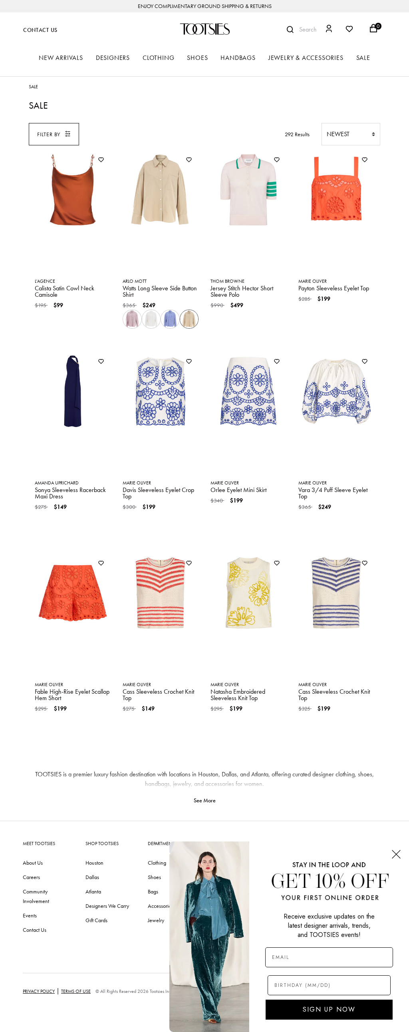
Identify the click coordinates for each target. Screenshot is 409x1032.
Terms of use (76, 991)
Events (30, 915)
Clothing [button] (158, 58)
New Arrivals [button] (61, 58)
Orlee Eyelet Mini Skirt (238, 490)
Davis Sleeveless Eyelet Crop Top (158, 493)
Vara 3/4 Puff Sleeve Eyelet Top (332, 493)
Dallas (92, 877)
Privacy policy (39, 991)
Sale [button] (363, 58)
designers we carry (107, 905)
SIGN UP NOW (329, 1009)
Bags (153, 891)
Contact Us (40, 30)
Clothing (157, 862)
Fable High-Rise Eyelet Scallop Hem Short (72, 694)
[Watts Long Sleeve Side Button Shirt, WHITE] (151, 319)
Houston (94, 862)
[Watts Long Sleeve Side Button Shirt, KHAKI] (189, 319)
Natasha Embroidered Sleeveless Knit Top (237, 694)
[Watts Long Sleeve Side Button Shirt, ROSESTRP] (132, 319)
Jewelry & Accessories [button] (305, 58)
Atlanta (93, 891)
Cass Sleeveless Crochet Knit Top (158, 694)
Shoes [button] (197, 58)
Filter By (48, 134)
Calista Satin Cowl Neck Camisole (64, 291)
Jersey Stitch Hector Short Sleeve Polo (241, 291)
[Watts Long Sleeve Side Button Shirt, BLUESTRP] (170, 319)
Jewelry (156, 920)
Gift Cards (96, 920)
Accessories (160, 905)
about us (33, 862)
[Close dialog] (396, 854)
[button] (329, 29)
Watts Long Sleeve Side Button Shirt (160, 291)
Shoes (154, 877)
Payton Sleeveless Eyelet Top (333, 288)
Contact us (34, 929)
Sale (33, 86)
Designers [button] (113, 58)
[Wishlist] (101, 160)
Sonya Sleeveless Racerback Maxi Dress (70, 493)
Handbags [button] (237, 58)
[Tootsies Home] (204, 29)
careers (31, 877)
